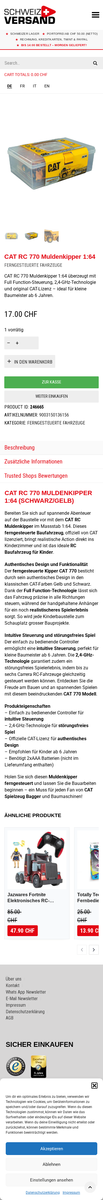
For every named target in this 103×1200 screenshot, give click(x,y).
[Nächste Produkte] (94, 950)
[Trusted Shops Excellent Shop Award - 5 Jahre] (39, 1066)
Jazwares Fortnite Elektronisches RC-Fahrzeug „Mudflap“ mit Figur (33, 898)
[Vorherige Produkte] (82, 950)
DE (9, 86)
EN (46, 86)
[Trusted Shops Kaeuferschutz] (16, 1066)
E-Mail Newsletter (22, 998)
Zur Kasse (51, 382)
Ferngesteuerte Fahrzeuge (33, 265)
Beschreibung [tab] (19, 447)
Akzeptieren (51, 1148)
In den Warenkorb (33, 362)
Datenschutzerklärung (43, 1193)
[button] (94, 1085)
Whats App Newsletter (26, 992)
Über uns (13, 979)
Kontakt (12, 985)
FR (22, 86)
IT (34, 86)
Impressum (71, 1193)
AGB (9, 1018)
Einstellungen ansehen (51, 1180)
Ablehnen (51, 1164)
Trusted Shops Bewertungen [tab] (36, 475)
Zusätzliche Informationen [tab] (33, 461)
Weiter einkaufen (51, 396)
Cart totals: (25, 74)
